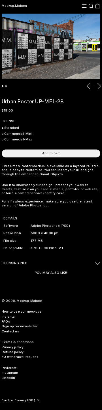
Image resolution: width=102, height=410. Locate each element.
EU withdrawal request (20, 356)
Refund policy (13, 352)
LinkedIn (8, 377)
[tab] (2, 86)
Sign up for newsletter (19, 326)
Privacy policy (13, 347)
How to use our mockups (22, 311)
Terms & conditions (18, 342)
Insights (8, 316)
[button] (91, 6)
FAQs (6, 321)
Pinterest (9, 368)
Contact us (10, 331)
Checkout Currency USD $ (19, 400)
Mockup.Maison (14, 5)
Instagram (10, 372)
